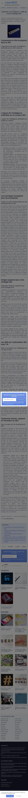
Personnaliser (18, 796)
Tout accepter (10, 796)
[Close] (24, 394)
